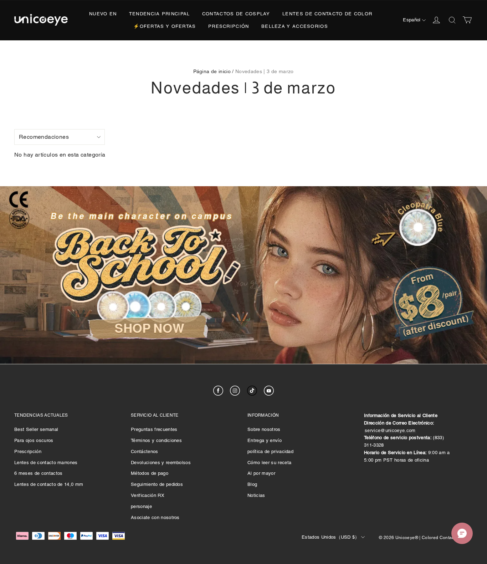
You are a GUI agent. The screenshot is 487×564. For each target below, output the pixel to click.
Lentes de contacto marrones (46, 462)
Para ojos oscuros (33, 440)
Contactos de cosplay (236, 13)
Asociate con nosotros (155, 517)
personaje (141, 506)
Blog (252, 484)
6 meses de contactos (38, 473)
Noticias (256, 495)
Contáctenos (144, 451)
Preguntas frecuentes (154, 429)
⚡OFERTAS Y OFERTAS (164, 26)
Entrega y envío (264, 440)
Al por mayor (261, 473)
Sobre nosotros (264, 429)
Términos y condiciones (156, 440)
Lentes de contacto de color (327, 13)
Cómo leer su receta (269, 462)
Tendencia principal (159, 13)
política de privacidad (270, 451)
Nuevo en (103, 13)
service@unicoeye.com (390, 430)
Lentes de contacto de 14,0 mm (48, 484)
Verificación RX (147, 495)
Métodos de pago (149, 473)
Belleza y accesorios (294, 26)
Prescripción (228, 26)
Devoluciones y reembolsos (161, 462)
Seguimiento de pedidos (157, 484)
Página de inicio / (213, 71)
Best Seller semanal (36, 429)
